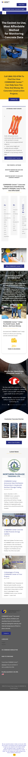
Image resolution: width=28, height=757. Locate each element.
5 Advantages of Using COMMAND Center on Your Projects (13, 574)
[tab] (14, 108)
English (3, 642)
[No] (26, 749)
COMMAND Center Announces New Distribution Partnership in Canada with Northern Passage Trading (13, 484)
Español (4, 644)
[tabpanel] (14, 137)
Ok (14, 754)
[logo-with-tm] (11, 610)
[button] (2, 404)
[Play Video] (14, 51)
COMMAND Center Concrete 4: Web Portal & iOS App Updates (13, 532)
